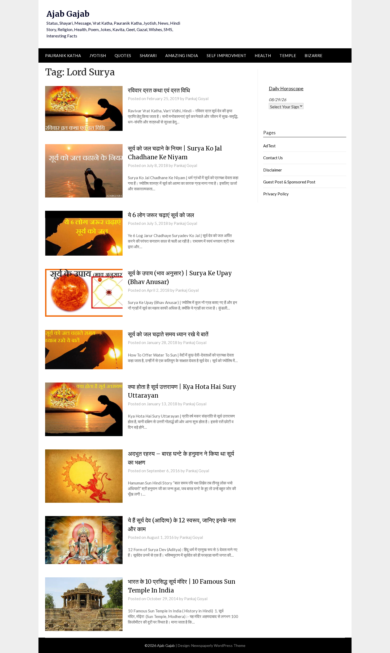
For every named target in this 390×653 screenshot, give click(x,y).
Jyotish (97, 55)
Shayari (148, 55)
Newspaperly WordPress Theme (218, 645)
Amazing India (181, 55)
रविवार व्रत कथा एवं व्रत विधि (159, 90)
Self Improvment (226, 55)
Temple (287, 55)
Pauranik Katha (63, 55)
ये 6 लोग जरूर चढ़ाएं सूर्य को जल (161, 215)
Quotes (123, 55)
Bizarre (314, 55)
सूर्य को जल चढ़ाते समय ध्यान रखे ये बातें (168, 334)
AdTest (269, 145)
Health (263, 55)
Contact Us (273, 157)
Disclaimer (272, 169)
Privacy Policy (276, 193)
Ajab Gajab (67, 14)
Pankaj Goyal (197, 98)
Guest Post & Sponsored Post (289, 181)
